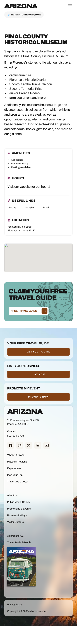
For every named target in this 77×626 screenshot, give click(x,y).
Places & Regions (17, 461)
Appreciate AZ (15, 535)
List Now (38, 374)
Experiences (14, 468)
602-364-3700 (15, 436)
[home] (21, 6)
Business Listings (17, 515)
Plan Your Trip (15, 475)
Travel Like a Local (17, 481)
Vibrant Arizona (16, 455)
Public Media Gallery (18, 502)
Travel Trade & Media (19, 542)
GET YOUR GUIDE (38, 352)
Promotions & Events (19, 508)
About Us (12, 495)
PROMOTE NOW (38, 397)
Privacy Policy (15, 604)
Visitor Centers (15, 522)
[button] (69, 5)
